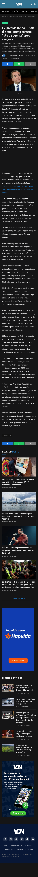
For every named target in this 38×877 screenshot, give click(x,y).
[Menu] (3, 4)
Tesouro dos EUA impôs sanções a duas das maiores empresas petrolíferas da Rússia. (18, 189)
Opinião (15, 11)
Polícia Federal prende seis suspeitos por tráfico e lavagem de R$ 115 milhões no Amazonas (18, 482)
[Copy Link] (30, 64)
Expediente (14, 846)
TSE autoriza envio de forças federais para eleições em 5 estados (24, 733)
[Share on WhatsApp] (19, 64)
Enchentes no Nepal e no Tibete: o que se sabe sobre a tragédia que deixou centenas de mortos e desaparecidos (18, 584)
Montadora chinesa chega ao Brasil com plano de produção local (25, 701)
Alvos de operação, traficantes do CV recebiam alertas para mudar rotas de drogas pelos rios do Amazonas (26, 717)
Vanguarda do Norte (16, 55)
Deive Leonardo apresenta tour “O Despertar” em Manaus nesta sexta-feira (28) (18, 550)
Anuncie (20, 849)
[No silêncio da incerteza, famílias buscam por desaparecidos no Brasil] (8, 688)
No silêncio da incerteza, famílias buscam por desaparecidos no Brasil (25, 687)
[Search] (35, 4)
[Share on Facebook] (7, 64)
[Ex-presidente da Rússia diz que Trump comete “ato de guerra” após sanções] (19, 80)
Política (24, 11)
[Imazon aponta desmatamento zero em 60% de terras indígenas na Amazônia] (8, 748)
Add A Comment (19, 598)
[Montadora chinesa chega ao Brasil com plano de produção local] (8, 702)
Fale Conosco (26, 846)
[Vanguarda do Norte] (19, 4)
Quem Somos (10, 849)
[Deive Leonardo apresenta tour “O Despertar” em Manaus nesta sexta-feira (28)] (19, 535)
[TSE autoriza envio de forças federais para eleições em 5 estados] (8, 734)
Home (4, 16)
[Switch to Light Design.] (31, 4)
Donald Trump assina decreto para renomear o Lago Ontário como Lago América (18, 516)
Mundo (5, 23)
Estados (5, 11)
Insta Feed (29, 849)
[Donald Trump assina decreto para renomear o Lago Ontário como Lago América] (19, 501)
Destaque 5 (7, 435)
